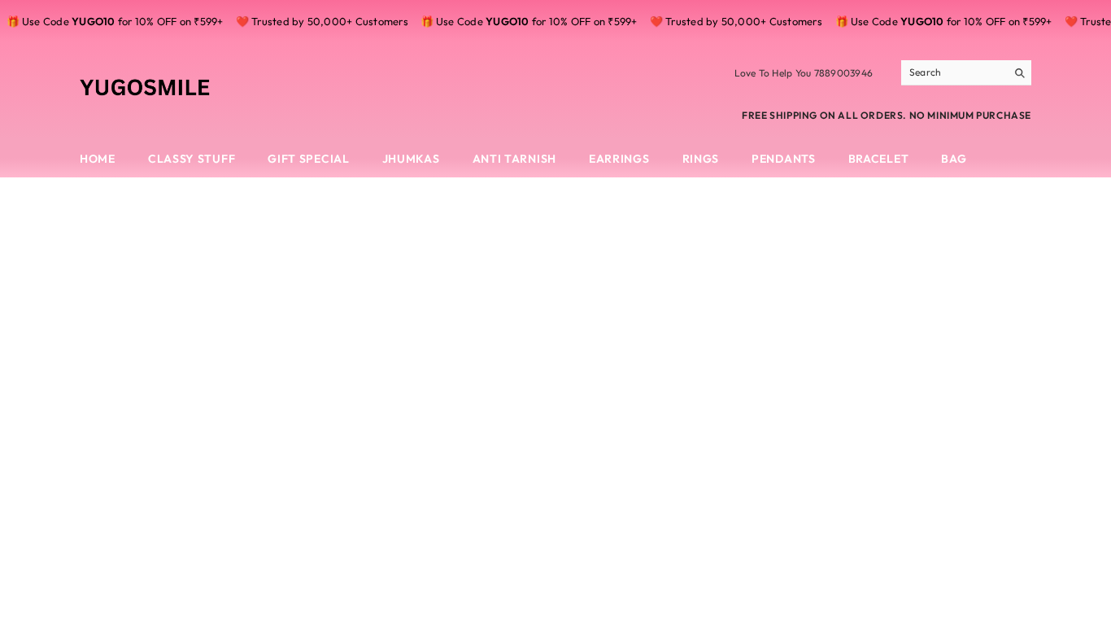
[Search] (966, 72)
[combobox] (953, 72)
